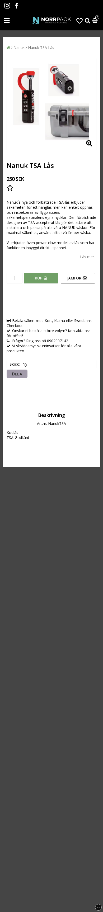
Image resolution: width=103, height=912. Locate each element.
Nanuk (19, 47)
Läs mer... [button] (88, 256)
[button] (79, 21)
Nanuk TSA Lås (41, 47)
